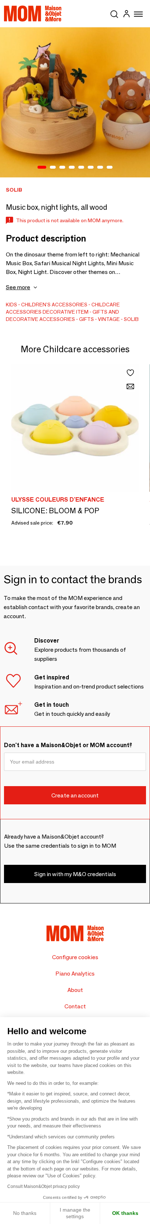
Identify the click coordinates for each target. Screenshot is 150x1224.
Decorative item (65, 312)
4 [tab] (72, 167)
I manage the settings (75, 1213)
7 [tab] (100, 167)
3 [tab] (62, 167)
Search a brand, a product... (114, 13)
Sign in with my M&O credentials (75, 874)
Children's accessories (54, 304)
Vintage (109, 319)
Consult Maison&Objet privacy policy (43, 1186)
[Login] (126, 14)
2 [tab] (53, 167)
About (75, 989)
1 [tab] (42, 167)
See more (18, 287)
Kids (11, 304)
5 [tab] (81, 167)
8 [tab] (109, 167)
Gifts (86, 319)
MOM (33, 13)
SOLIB (131, 319)
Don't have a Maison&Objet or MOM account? (68, 745)
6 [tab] (91, 167)
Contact (75, 1006)
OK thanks (125, 1213)
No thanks (24, 1213)
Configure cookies (75, 957)
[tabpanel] (75, 102)
